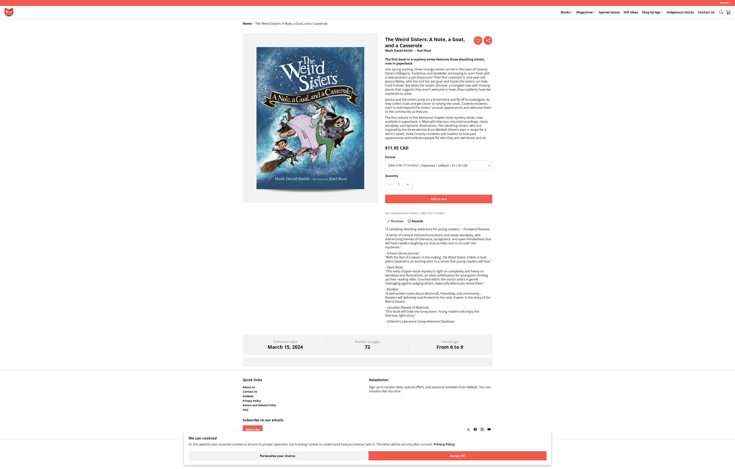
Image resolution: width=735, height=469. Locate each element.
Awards (417, 221)
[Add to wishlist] (478, 40)
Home (247, 23)
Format (390, 157)
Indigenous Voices (680, 12)
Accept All (457, 456)
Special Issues (609, 12)
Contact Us (706, 12)
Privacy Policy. (445, 444)
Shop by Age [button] (651, 12)
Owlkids (248, 396)
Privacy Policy (252, 401)
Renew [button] (724, 2)
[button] (721, 12)
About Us (249, 387)
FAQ (245, 410)
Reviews (396, 221)
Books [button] (565, 12)
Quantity (391, 176)
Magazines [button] (584, 12)
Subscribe (253, 429)
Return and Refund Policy (259, 405)
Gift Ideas (631, 12)
